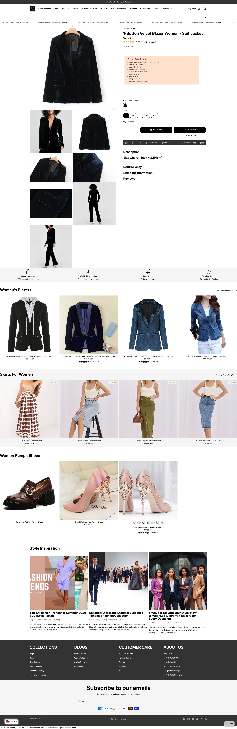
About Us (122, 666)
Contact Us (123, 662)
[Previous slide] (3, 324)
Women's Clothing (37, 670)
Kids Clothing (35, 662)
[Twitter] (201, 718)
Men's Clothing (36, 666)
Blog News (78, 666)
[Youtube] (192, 718)
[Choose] (54, 350)
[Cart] (204, 8)
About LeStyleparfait (172, 666)
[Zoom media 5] (94, 167)
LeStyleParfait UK (171, 658)
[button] (128, 42)
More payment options (189, 135)
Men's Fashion (80, 654)
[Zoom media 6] (51, 203)
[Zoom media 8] (51, 246)
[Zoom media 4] (51, 167)
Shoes (32, 658)
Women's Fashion (81, 658)
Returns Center (125, 658)
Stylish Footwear (81, 662)
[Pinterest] (205, 718)
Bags (32, 654)
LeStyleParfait (40, 719)
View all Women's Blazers (227, 291)
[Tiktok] (197, 718)
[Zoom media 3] (94, 131)
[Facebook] (184, 718)
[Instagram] (188, 718)
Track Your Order (126, 654)
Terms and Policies (118, 719)
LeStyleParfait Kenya (172, 670)
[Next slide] (55, 324)
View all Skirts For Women (226, 375)
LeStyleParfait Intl (171, 662)
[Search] (205, 17)
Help (121, 670)
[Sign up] (159, 701)
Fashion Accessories (38, 675)
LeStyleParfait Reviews (173, 675)
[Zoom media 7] (94, 203)
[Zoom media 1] (73, 67)
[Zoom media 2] (51, 131)
